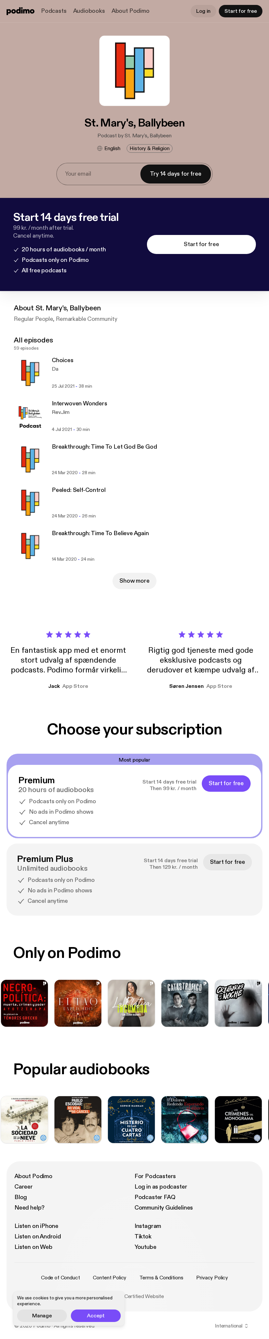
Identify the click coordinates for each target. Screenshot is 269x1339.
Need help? (29, 1208)
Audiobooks (89, 11)
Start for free (240, 11)
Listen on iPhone (36, 1226)
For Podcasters (155, 1176)
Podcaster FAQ (155, 1197)
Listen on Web (33, 1247)
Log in (203, 11)
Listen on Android (37, 1236)
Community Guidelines (163, 1208)
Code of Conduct (60, 1277)
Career (23, 1187)
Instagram (147, 1226)
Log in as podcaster (160, 1187)
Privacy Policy (212, 1277)
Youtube (145, 1247)
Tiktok (143, 1236)
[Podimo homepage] (20, 11)
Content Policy (109, 1277)
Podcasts (54, 11)
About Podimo (131, 11)
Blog (20, 1197)
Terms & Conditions (161, 1277)
